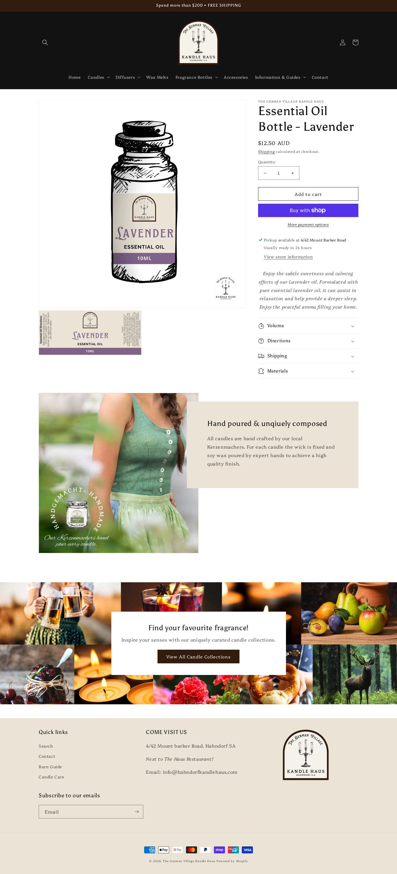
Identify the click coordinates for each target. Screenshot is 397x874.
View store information (288, 256)
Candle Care (51, 777)
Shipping (266, 151)
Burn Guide (50, 766)
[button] (45, 42)
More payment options (308, 224)
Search (46, 746)
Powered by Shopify (232, 861)
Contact (47, 756)
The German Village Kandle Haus (189, 861)
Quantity (266, 161)
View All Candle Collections (198, 656)
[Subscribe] (136, 812)
